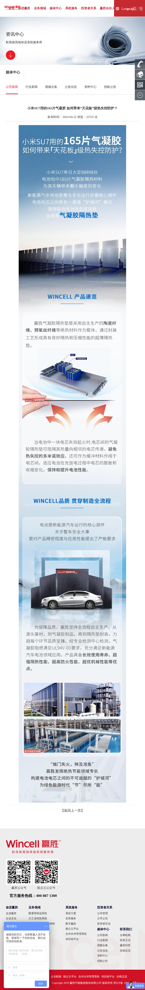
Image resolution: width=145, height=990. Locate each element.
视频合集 (51, 86)
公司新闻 (12, 86)
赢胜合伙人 (107, 8)
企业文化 (11, 918)
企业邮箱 (56, 976)
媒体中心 (56, 8)
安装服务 (71, 918)
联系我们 (126, 929)
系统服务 (71, 8)
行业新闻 (31, 86)
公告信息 (71, 86)
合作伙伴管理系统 (76, 933)
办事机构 (125, 935)
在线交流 (125, 950)
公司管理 (102, 913)
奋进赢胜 (24, 8)
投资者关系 (88, 8)
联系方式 (125, 940)
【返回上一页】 (72, 810)
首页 (11, 8)
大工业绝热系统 (38, 918)
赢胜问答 (125, 945)
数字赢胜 (71, 923)
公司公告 (102, 918)
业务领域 (40, 8)
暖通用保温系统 (38, 913)
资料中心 (90, 86)
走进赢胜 (11, 913)
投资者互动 (103, 923)
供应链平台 (72, 939)
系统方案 (71, 913)
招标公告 (110, 86)
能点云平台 (72, 928)
